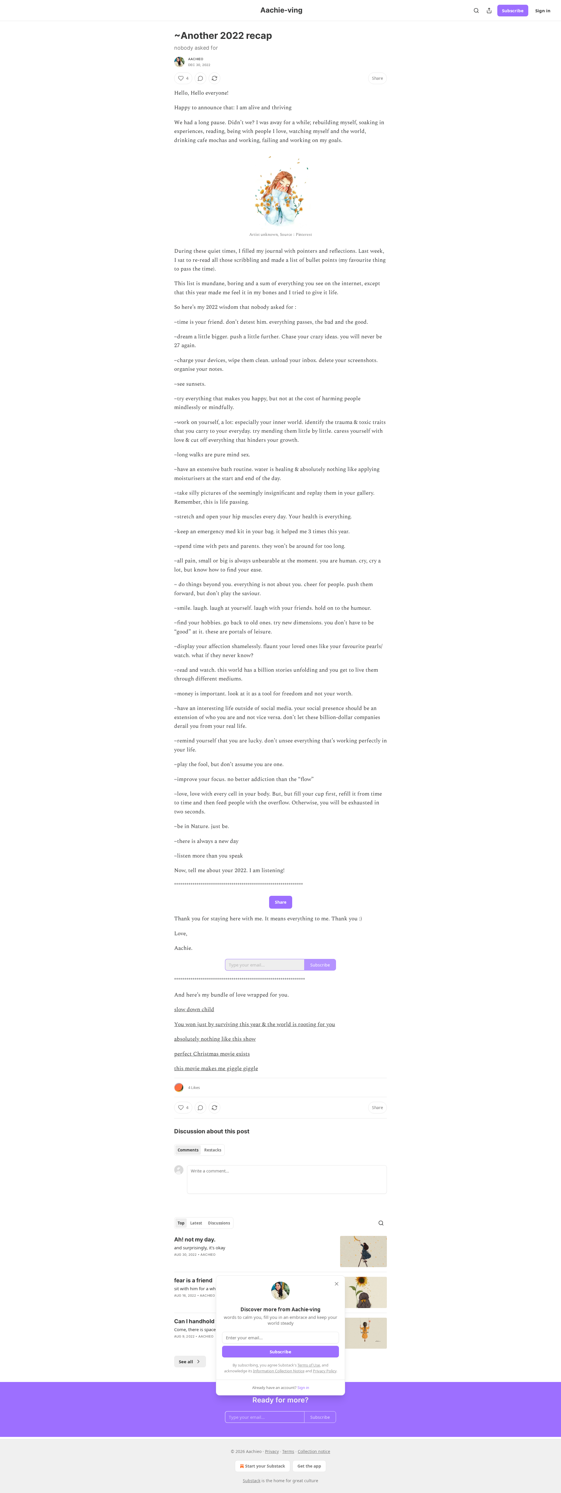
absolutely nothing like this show (215, 1039)
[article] (280, 1251)
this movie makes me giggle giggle (216, 1068)
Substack (251, 1480)
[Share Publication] (489, 10)
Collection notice (314, 1451)
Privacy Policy (324, 1371)
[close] (336, 1283)
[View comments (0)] (200, 78)
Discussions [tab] (219, 1223)
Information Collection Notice (278, 1371)
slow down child (194, 1009)
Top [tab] (181, 1223)
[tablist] (199, 1150)
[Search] (476, 10)
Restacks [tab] (212, 1150)
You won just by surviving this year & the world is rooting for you (254, 1024)
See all (186, 1361)
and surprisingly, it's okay (199, 1247)
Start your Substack (265, 1466)
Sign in (542, 10)
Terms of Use (308, 1365)
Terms (288, 1451)
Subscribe (513, 10)
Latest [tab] (196, 1223)
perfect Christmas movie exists (212, 1054)
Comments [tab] (188, 1150)
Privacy (272, 1451)
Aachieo (195, 59)
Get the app (309, 1466)
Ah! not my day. (195, 1239)
